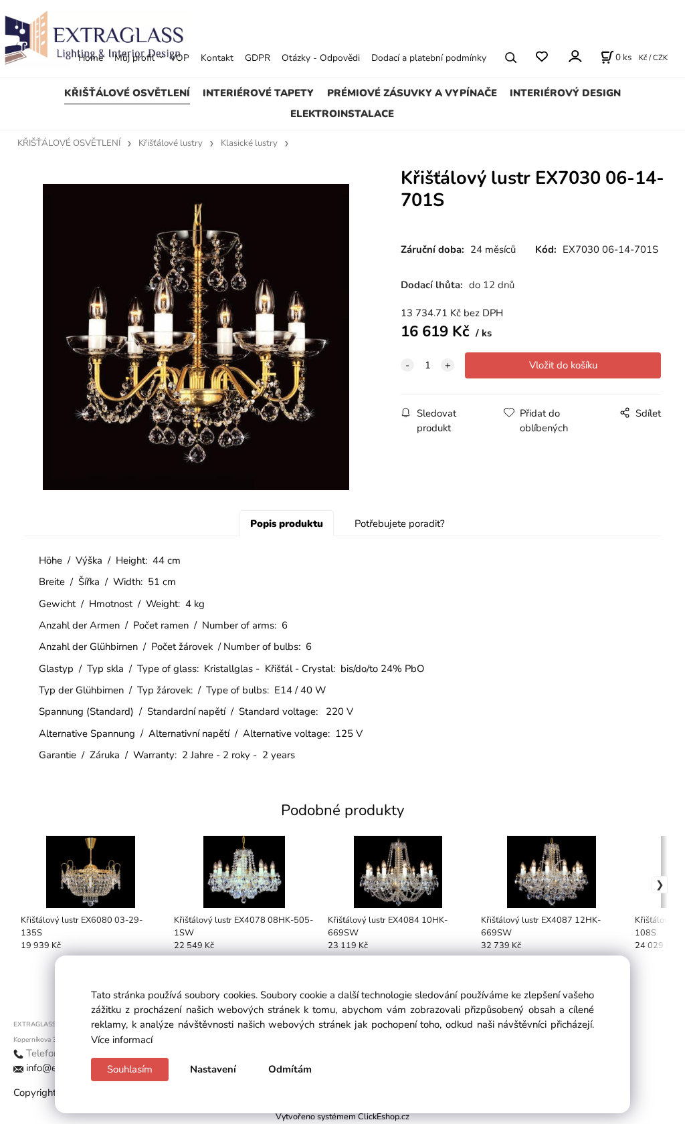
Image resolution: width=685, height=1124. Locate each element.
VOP (179, 57)
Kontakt (217, 57)
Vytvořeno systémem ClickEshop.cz (342, 1116)
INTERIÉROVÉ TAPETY (258, 93)
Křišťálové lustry (170, 143)
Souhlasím (130, 1069)
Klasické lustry (249, 143)
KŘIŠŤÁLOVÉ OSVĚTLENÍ (127, 93)
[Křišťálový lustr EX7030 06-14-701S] (196, 336)
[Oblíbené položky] (541, 57)
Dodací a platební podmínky (428, 57)
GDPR (257, 57)
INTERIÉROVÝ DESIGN (565, 93)
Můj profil (134, 57)
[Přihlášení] (574, 56)
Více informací (122, 1039)
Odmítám (290, 1069)
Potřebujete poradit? (400, 523)
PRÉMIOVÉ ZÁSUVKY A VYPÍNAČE (412, 93)
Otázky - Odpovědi (321, 57)
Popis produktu (286, 523)
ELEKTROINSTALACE (342, 113)
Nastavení (213, 1069)
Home (90, 57)
